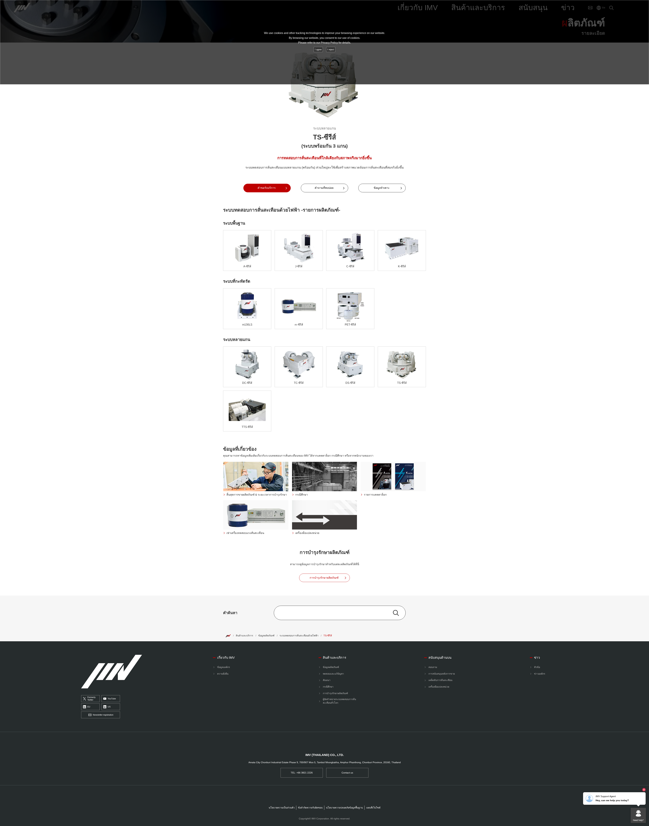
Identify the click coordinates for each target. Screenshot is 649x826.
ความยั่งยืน (223, 673)
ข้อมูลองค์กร (223, 667)
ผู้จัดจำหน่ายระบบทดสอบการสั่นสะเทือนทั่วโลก (339, 701)
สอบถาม (432, 667)
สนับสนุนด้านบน (439, 657)
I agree (318, 49)
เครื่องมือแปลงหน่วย (438, 686)
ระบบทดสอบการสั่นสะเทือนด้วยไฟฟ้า (299, 635)
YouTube (112, 699)
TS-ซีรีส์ (327, 635)
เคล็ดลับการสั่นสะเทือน (440, 680)
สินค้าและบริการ (244, 635)
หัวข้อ (537, 667)
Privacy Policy (329, 42)
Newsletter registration (103, 715)
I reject (330, 49)
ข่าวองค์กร (539, 673)
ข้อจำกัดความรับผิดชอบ (310, 807)
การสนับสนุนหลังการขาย (441, 673)
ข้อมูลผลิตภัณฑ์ (266, 635)
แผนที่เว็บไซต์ (373, 807)
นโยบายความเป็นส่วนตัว (282, 807)
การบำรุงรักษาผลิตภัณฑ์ (335, 693)
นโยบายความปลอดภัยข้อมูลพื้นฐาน (344, 807)
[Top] (228, 635)
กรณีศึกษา (328, 686)
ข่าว (537, 657)
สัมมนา (326, 680)
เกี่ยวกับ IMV (226, 657)
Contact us (347, 772)
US (109, 707)
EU (88, 707)
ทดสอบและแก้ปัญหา (333, 673)
